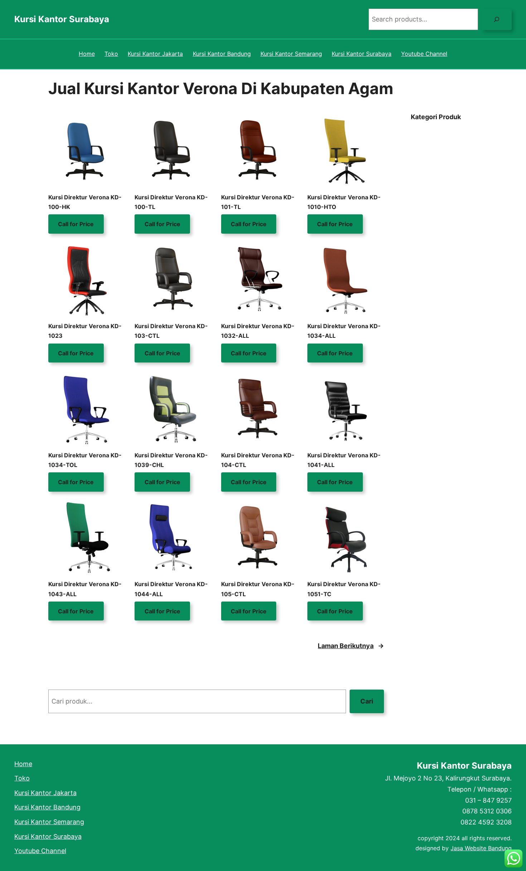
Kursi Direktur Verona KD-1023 (85, 330)
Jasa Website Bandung (481, 848)
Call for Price (76, 224)
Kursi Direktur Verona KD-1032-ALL (257, 330)
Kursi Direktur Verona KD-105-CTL (257, 588)
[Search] (497, 19)
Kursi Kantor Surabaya (61, 19)
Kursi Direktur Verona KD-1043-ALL (85, 588)
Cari (366, 701)
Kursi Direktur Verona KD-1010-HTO (344, 202)
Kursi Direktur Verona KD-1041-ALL (344, 460)
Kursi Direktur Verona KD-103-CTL (171, 330)
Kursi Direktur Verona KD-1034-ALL (344, 330)
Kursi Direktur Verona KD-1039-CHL (171, 460)
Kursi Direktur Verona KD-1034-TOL (85, 460)
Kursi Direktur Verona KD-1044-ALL (171, 588)
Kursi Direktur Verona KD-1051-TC (344, 588)
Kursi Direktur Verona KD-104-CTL (257, 460)
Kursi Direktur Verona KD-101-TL (257, 202)
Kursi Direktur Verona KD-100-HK (85, 202)
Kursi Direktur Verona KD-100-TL (171, 202)
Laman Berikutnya (351, 645)
